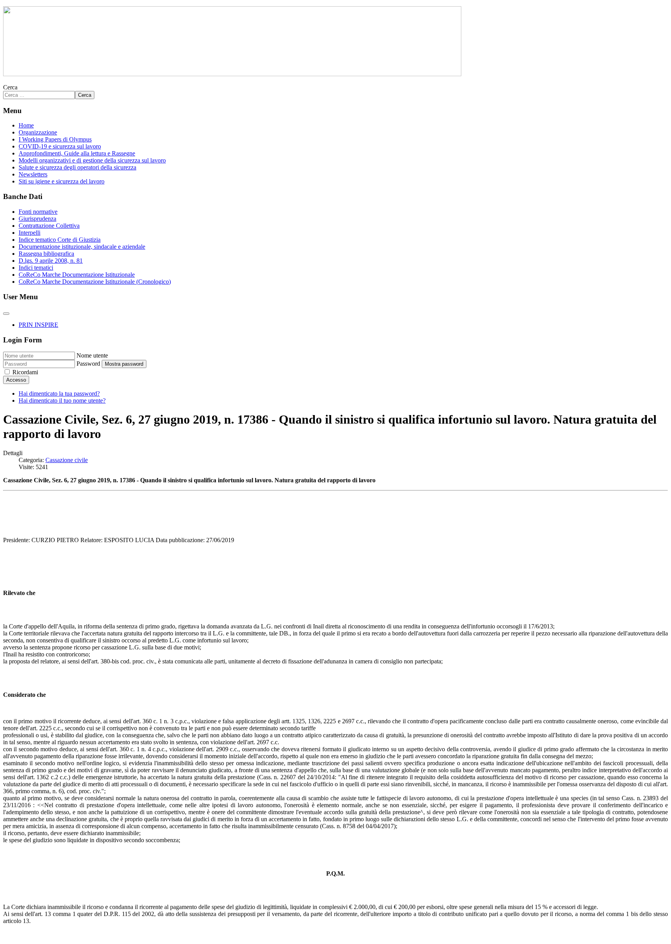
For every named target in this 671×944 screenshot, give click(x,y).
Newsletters (33, 174)
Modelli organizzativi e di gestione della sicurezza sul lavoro (92, 160)
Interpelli (29, 232)
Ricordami (25, 372)
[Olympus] (232, 74)
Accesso (16, 380)
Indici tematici (36, 267)
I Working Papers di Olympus (55, 139)
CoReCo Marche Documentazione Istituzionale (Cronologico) (95, 281)
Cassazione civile (66, 460)
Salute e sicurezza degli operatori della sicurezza (77, 167)
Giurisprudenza (37, 218)
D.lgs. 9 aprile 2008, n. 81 (51, 260)
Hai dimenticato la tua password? (59, 393)
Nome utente (92, 355)
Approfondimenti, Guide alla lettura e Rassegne (77, 153)
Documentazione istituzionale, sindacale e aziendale (82, 246)
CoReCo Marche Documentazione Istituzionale (77, 274)
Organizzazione (38, 132)
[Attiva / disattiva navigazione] (6, 313)
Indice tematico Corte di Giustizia (60, 239)
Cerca (10, 87)
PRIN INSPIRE (38, 324)
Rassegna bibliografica (46, 253)
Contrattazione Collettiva (49, 225)
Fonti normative (38, 211)
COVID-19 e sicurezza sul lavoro (60, 146)
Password (88, 363)
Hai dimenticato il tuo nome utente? (62, 400)
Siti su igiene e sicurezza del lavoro (61, 181)
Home (26, 125)
